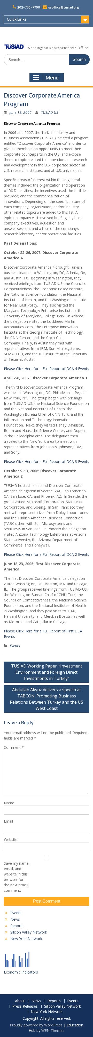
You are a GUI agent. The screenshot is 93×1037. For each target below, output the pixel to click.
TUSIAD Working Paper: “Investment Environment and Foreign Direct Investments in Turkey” (46, 672)
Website (10, 839)
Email (8, 821)
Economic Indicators (21, 972)
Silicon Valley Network (28, 932)
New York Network (26, 938)
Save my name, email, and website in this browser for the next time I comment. (17, 877)
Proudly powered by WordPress (36, 1025)
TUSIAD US (49, 112)
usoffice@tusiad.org (63, 7)
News (15, 919)
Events (15, 645)
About (20, 1001)
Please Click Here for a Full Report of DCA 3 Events (46, 461)
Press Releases (25, 1006)
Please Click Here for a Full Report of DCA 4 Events (46, 368)
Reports (17, 925)
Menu (52, 78)
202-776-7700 (28, 7)
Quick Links (16, 19)
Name (9, 802)
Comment (14, 747)
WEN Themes (52, 1030)
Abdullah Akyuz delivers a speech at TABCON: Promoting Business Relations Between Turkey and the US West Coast (46, 699)
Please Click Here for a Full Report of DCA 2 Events (46, 554)
